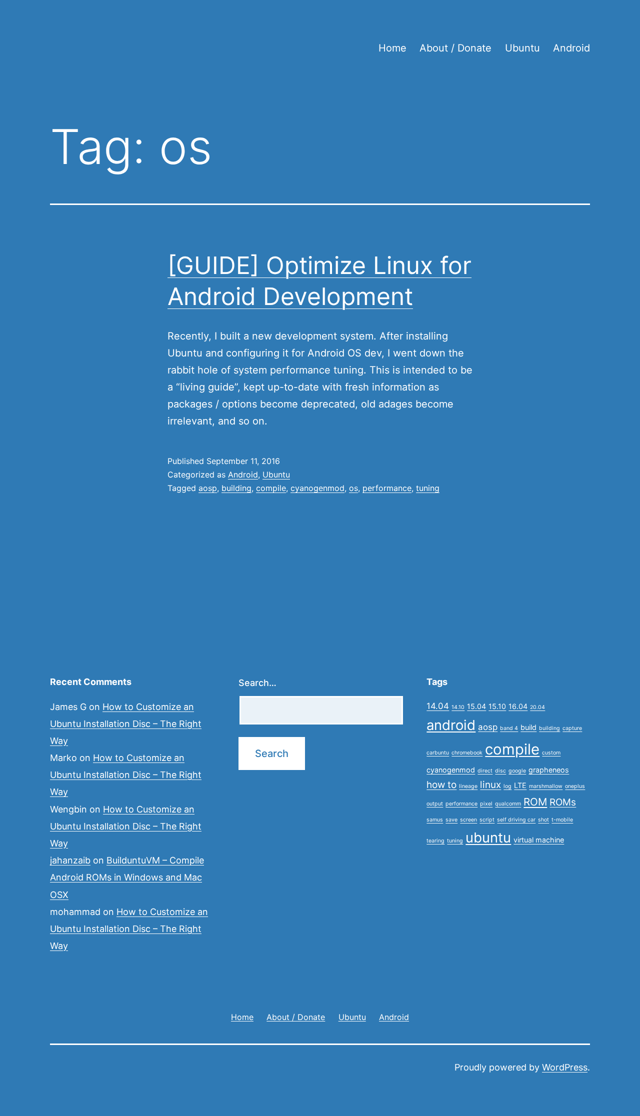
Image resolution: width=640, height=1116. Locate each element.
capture (572, 728)
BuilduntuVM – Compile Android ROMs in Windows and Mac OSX (127, 877)
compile (271, 488)
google (517, 771)
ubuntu (488, 837)
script (487, 819)
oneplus (575, 786)
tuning (428, 488)
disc (500, 771)
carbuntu (437, 753)
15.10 (497, 706)
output (434, 803)
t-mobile (562, 819)
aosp (207, 488)
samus (434, 819)
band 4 (509, 728)
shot (543, 819)
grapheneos (548, 770)
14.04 (437, 706)
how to (441, 784)
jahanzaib (70, 860)
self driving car (516, 819)
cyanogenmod (317, 488)
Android (571, 48)
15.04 (476, 706)
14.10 (458, 707)
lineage (468, 786)
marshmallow (545, 786)
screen (468, 819)
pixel (486, 803)
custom (551, 753)
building (237, 488)
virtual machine (539, 840)
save (452, 819)
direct (485, 771)
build (528, 727)
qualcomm (508, 803)
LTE (520, 785)
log (508, 786)
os (353, 488)
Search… (257, 683)
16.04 (518, 706)
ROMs (563, 802)
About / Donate (456, 48)
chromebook (467, 753)
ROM (535, 802)
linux (490, 784)
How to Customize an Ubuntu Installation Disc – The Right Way (126, 724)
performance (387, 488)
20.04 (537, 707)
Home (392, 48)
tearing (435, 841)
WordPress (565, 1067)
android (451, 725)
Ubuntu (522, 48)
